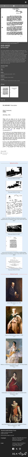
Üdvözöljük (19, 437)
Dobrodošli (19, 440)
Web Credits (20, 444)
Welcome (14, 437)
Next (23, 5)
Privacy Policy (19, 445)
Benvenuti (14, 440)
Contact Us (14, 443)
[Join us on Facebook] (13, 449)
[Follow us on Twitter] (17, 449)
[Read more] (14, 176)
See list (14, 5)
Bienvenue (24, 437)
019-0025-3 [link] (5, 153)
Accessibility (14, 444)
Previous (4, 5)
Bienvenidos (20, 439)
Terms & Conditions (21, 443)
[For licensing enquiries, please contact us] (18, 43)
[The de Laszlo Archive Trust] (14, 2)
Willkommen (15, 439)
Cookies (14, 445)
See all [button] (2, 99)
